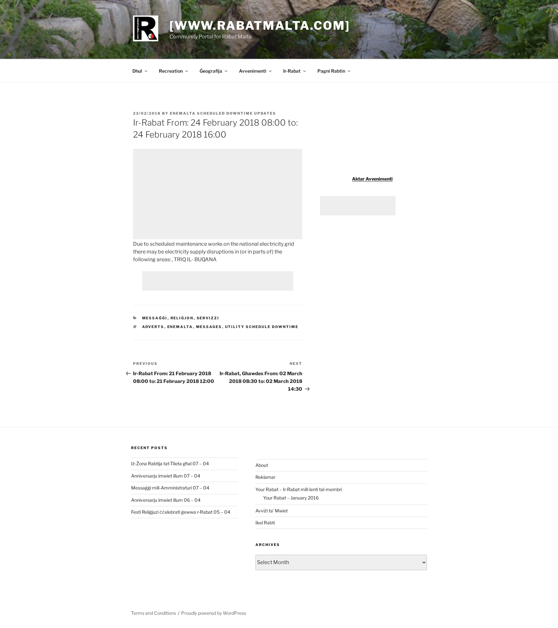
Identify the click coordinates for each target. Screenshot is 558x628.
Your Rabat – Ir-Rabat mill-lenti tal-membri (298, 489)
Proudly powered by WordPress (213, 613)
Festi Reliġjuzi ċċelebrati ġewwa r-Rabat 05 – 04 (180, 512)
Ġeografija (211, 71)
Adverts (153, 326)
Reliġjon (182, 318)
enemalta (180, 326)
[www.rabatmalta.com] (260, 25)
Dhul (137, 71)
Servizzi (208, 318)
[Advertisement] (217, 194)
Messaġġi (155, 318)
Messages (209, 326)
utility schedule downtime (262, 326)
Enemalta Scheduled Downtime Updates (223, 113)
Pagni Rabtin (331, 71)
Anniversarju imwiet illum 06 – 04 (166, 500)
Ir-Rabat (292, 71)
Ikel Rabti (265, 522)
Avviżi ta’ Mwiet (271, 510)
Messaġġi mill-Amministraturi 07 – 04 (170, 487)
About (261, 465)
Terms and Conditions (153, 613)
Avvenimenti (252, 71)
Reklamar (265, 477)
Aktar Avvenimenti (372, 178)
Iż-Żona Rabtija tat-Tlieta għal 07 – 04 (170, 463)
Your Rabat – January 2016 (291, 497)
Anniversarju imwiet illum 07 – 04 (165, 476)
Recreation (171, 71)
